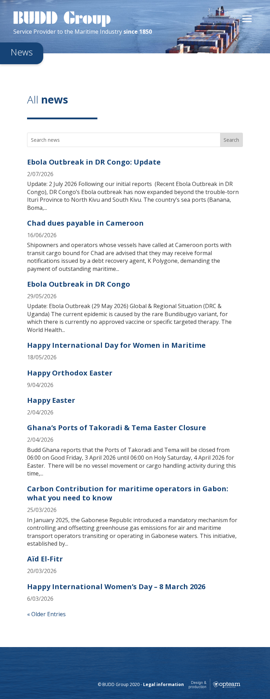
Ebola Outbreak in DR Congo (78, 284)
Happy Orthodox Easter (69, 373)
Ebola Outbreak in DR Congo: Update (94, 162)
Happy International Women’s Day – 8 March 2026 (116, 586)
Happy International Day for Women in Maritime (116, 345)
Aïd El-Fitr (45, 559)
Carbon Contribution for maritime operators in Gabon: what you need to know (127, 493)
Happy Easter (51, 400)
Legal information (163, 685)
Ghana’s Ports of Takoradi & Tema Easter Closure (116, 427)
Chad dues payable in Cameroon (85, 223)
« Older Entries (46, 614)
